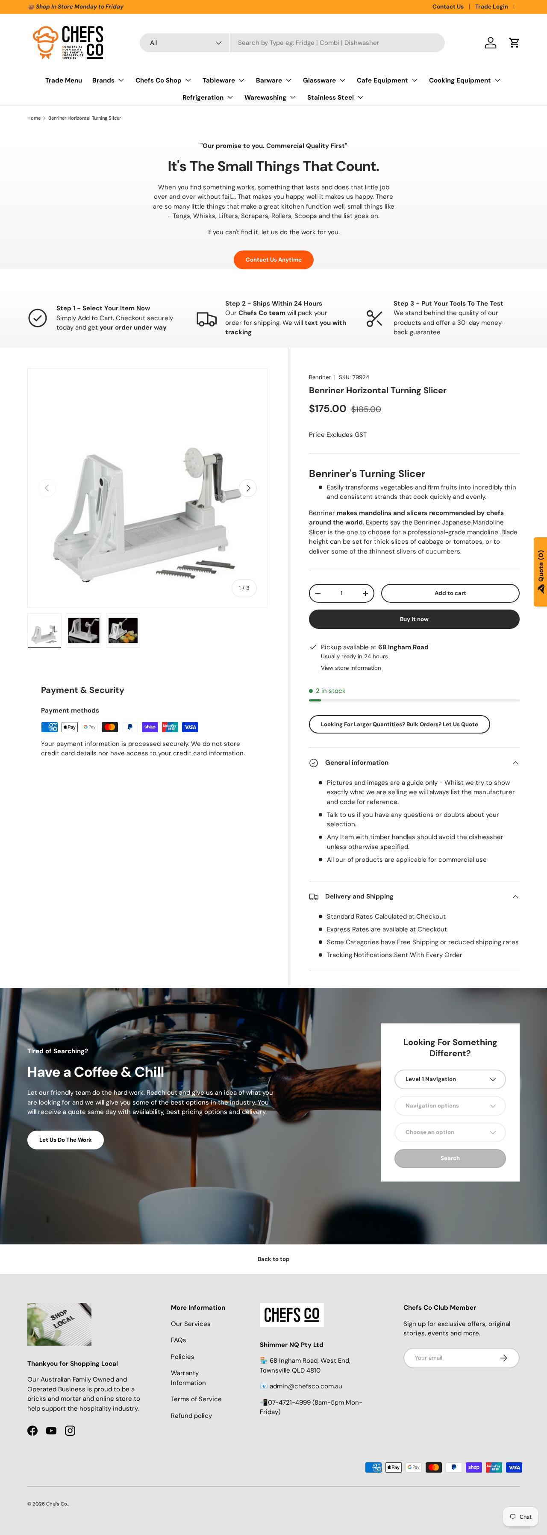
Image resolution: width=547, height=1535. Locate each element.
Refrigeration (203, 97)
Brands (103, 80)
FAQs (178, 1340)
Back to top (274, 1259)
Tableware (219, 80)
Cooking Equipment (460, 80)
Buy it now (414, 619)
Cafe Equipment (382, 80)
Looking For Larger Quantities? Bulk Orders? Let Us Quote (399, 724)
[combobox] (292, 42)
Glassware (319, 80)
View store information (351, 668)
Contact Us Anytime (274, 259)
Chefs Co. (57, 1504)
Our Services (191, 1324)
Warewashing (265, 97)
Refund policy (191, 1415)
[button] (514, 42)
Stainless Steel (330, 97)
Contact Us (448, 6)
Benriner (320, 377)
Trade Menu (63, 80)
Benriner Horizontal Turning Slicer (84, 118)
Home (34, 118)
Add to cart (450, 593)
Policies (182, 1356)
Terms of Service (196, 1399)
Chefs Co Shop (158, 80)
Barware (269, 80)
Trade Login (491, 6)
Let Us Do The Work (65, 1139)
